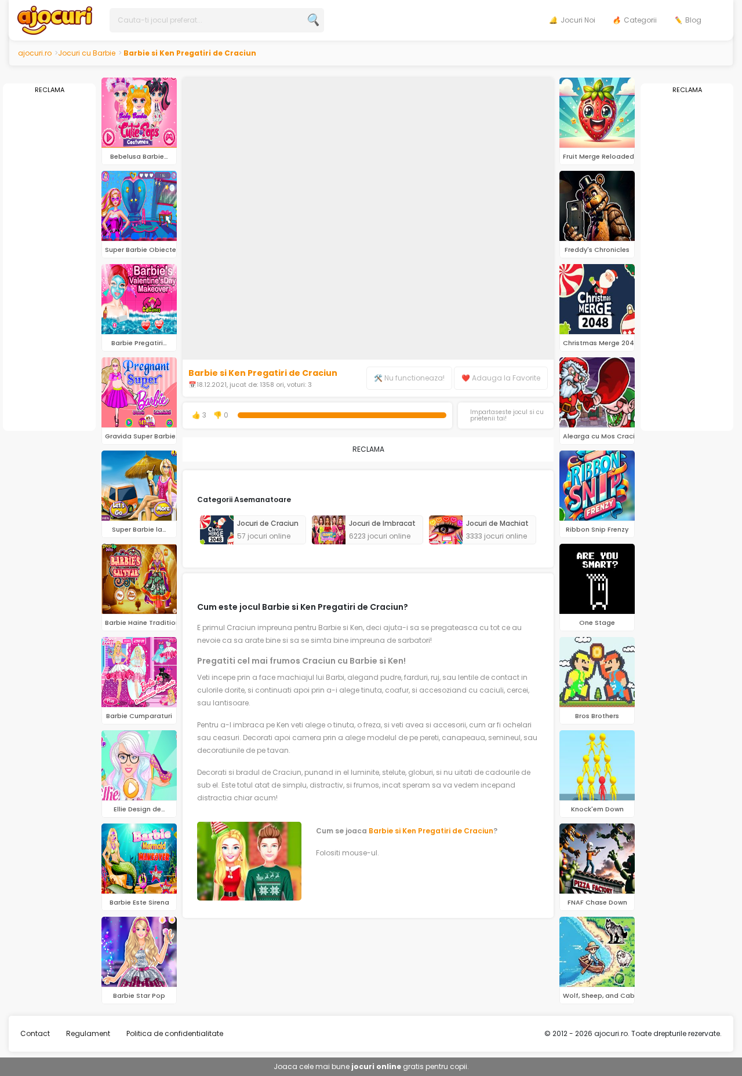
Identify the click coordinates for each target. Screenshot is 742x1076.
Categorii (640, 20)
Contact (35, 1033)
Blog (693, 20)
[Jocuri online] (54, 19)
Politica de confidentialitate (174, 1033)
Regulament (88, 1033)
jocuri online (376, 1066)
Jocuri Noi (578, 20)
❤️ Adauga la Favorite (500, 378)
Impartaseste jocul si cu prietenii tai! (507, 415)
